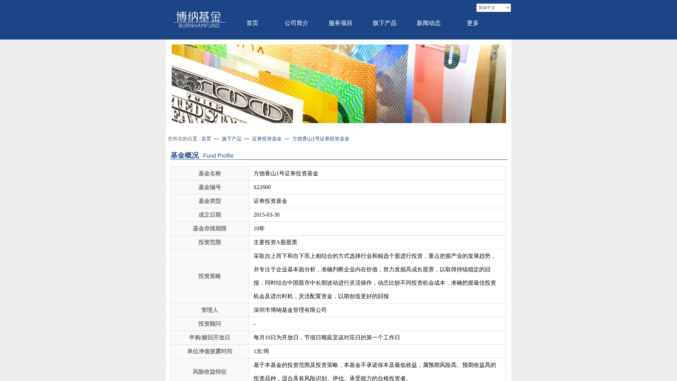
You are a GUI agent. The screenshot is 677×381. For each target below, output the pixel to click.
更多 (473, 23)
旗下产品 (385, 23)
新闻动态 (429, 23)
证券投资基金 (267, 138)
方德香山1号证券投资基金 (320, 138)
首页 (252, 23)
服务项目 (341, 23)
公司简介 (297, 23)
